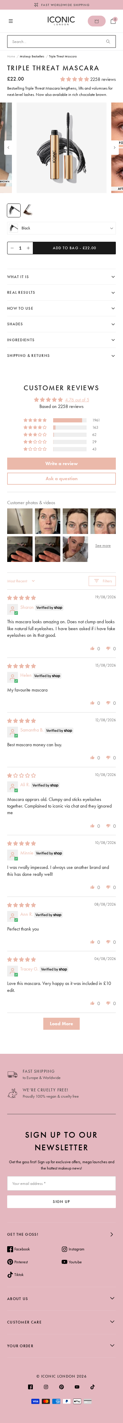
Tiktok (19, 1274)
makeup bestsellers (32, 56)
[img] (21, 598)
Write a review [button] (61, 463)
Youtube (75, 1262)
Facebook (22, 1249)
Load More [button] (61, 1023)
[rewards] (97, 21)
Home (11, 56)
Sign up (61, 1201)
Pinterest (21, 1262)
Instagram (76, 1249)
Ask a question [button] (62, 478)
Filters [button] (107, 581)
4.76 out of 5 (77, 400)
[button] (75, 79)
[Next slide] (114, 147)
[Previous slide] (8, 147)
